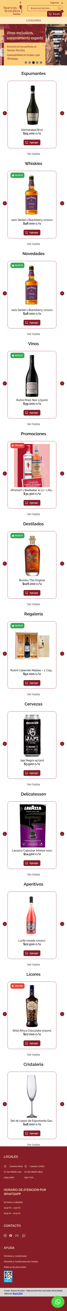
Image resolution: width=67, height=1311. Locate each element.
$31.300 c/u (32, 493)
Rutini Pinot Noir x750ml (32, 400)
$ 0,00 (56, 14)
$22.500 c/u (32, 944)
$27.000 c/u (32, 1034)
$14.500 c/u (32, 854)
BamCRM (18, 1293)
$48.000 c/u (32, 223)
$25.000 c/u (32, 133)
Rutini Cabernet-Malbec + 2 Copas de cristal (31, 670)
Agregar (34, 142)
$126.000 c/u (32, 584)
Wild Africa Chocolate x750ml (32, 1030)
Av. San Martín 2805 (33, 1172)
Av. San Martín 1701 (12, 1172)
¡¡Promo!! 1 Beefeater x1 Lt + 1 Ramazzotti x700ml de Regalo (31, 490)
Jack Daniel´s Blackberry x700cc (32, 220)
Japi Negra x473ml (32, 760)
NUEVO (19, 175)
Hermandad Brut (32, 129)
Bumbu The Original (32, 580)
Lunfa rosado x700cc (32, 940)
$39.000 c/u (32, 403)
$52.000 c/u (32, 674)
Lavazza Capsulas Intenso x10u (32, 850)
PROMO (19, 445)
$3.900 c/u (32, 764)
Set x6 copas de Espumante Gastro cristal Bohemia (31, 1120)
